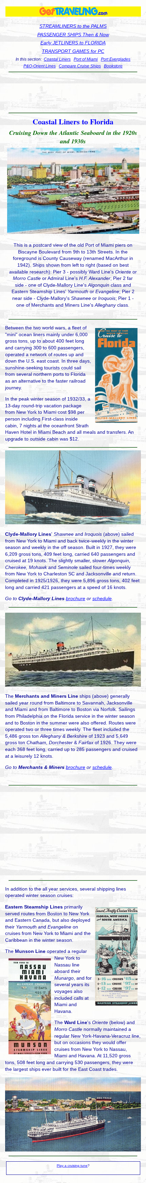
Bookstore (113, 66)
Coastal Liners (57, 59)
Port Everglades (115, 59)
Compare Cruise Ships (80, 66)
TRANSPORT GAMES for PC (73, 51)
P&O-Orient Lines (39, 66)
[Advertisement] (73, 92)
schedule (102, 598)
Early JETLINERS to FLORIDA (73, 42)
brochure (75, 598)
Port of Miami (86, 59)
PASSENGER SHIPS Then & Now (73, 34)
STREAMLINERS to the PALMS (73, 26)
